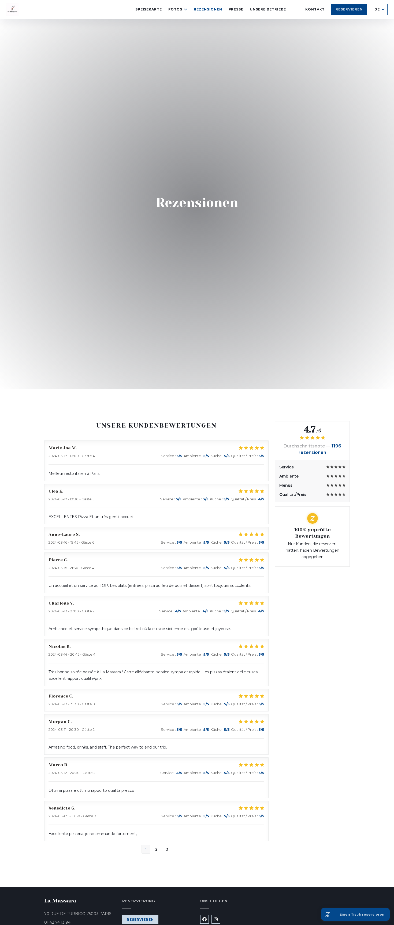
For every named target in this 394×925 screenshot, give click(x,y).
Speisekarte (148, 9)
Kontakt (315, 9)
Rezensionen (208, 9)
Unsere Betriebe (268, 9)
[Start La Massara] (12, 9)
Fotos (175, 9)
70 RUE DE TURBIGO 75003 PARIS (80, 913)
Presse (236, 9)
